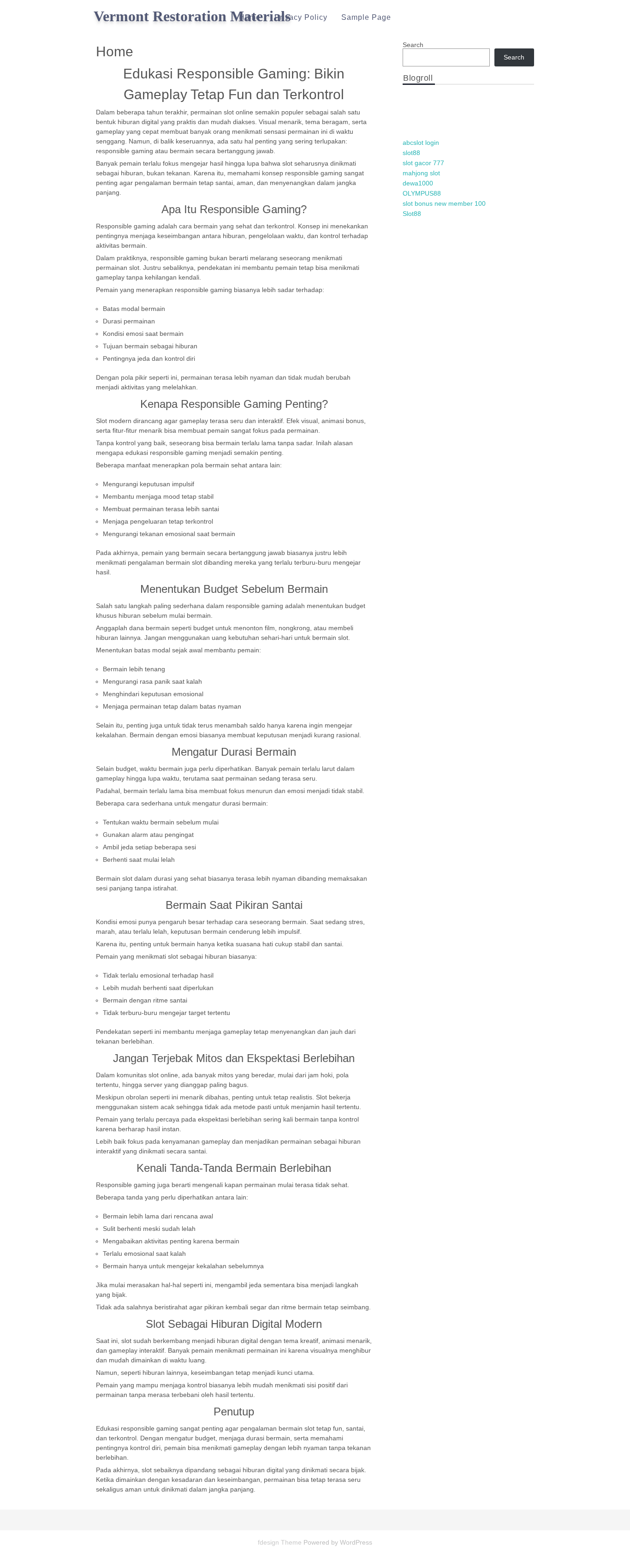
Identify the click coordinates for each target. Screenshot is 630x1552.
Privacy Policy (300, 17)
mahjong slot (421, 173)
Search (413, 44)
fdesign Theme (280, 1542)
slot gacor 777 (423, 163)
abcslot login (421, 142)
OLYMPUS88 (422, 193)
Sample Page (366, 17)
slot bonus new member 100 (444, 203)
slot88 (411, 152)
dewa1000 (418, 183)
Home (250, 17)
